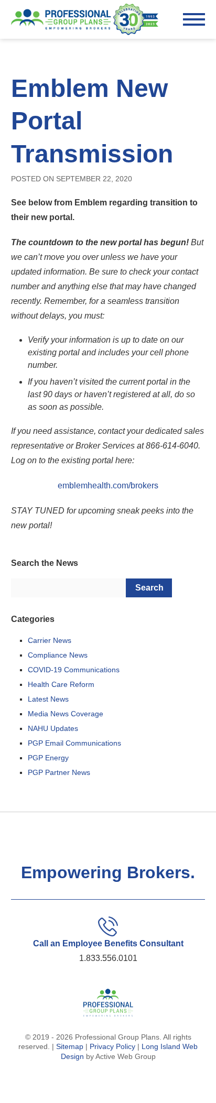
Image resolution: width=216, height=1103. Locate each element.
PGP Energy (48, 757)
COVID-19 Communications (74, 669)
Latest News (48, 699)
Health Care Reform (61, 684)
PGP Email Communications (74, 743)
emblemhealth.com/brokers (108, 485)
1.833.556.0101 (108, 958)
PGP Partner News (59, 772)
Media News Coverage (65, 713)
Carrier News (49, 640)
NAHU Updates (53, 728)
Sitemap (69, 1046)
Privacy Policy (112, 1046)
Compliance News (58, 655)
